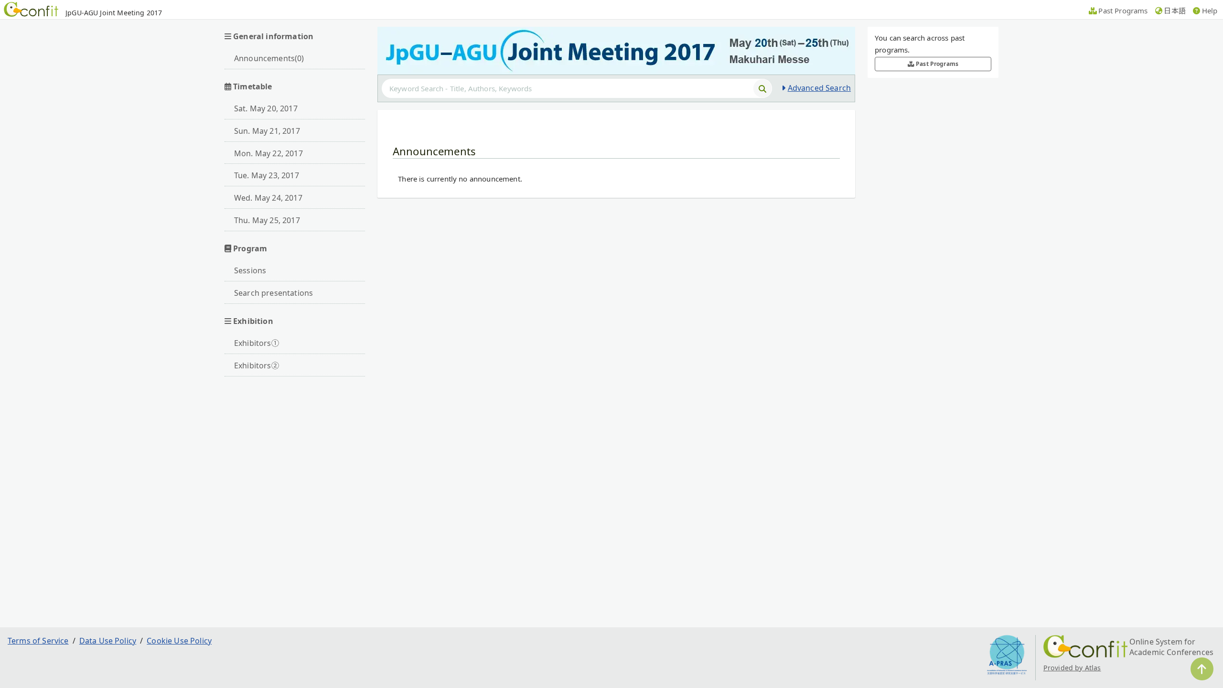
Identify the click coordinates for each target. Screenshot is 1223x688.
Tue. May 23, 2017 (266, 175)
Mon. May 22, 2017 (268, 153)
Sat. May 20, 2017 (266, 108)
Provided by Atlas (1072, 667)
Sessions (250, 270)
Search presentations (273, 293)
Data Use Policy (107, 640)
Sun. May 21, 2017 (267, 131)
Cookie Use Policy (179, 640)
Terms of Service (38, 640)
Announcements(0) (269, 58)
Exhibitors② (256, 365)
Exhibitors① (256, 343)
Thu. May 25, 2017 (267, 220)
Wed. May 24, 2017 (268, 198)
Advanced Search (819, 88)
